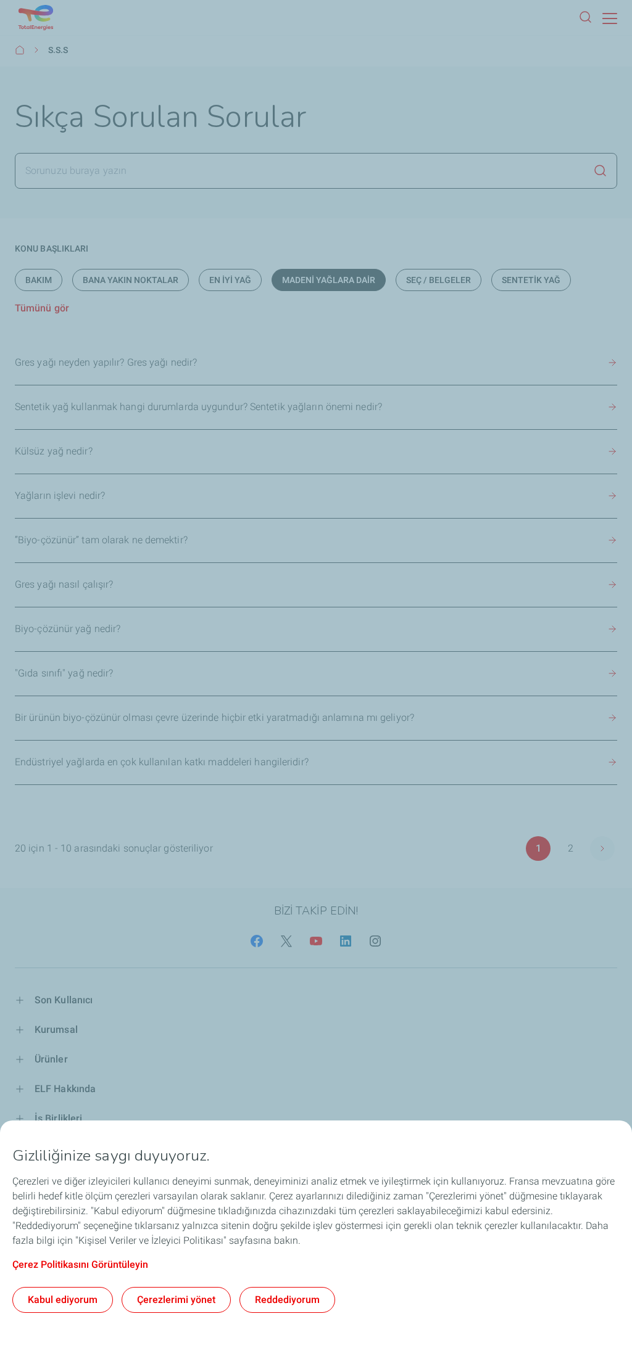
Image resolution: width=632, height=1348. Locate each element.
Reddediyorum (287, 1299)
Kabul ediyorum (63, 1299)
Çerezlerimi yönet (176, 1299)
